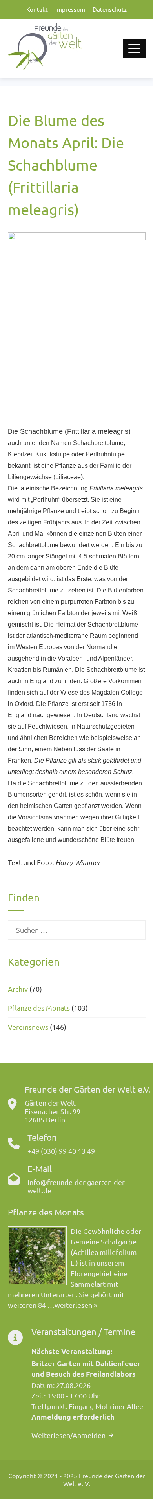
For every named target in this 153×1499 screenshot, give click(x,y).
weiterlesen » (76, 1305)
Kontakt (37, 9)
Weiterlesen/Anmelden (68, 1435)
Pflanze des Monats (39, 1008)
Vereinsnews (28, 1027)
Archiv (18, 989)
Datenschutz (110, 9)
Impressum (70, 9)
